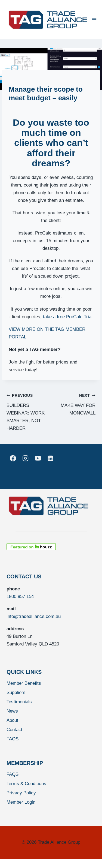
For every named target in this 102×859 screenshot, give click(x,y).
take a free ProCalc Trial (67, 316)
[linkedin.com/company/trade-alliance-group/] (50, 458)
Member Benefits (24, 683)
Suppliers (16, 692)
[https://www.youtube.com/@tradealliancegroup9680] (38, 458)
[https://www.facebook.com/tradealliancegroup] (13, 458)
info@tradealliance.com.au (34, 616)
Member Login (21, 802)
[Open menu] (94, 19)
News (12, 711)
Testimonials (19, 701)
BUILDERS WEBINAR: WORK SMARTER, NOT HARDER (26, 412)
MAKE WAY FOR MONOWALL (78, 405)
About (12, 720)
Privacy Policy (21, 792)
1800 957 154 (20, 596)
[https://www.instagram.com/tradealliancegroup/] (25, 458)
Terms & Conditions (26, 783)
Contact (14, 729)
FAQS (12, 738)
